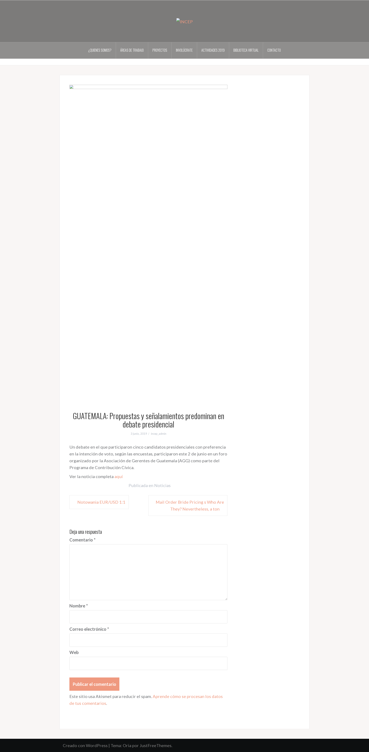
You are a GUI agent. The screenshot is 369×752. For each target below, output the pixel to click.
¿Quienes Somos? (99, 50)
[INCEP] (184, 20)
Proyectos (159, 50)
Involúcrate (184, 50)
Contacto (274, 50)
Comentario (82, 539)
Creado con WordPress (85, 745)
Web (74, 652)
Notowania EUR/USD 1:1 (101, 502)
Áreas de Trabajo (132, 50)
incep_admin (158, 433)
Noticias (162, 485)
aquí (118, 476)
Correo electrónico (89, 629)
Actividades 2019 (213, 50)
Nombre (78, 605)
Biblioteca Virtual (246, 50)
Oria (127, 745)
